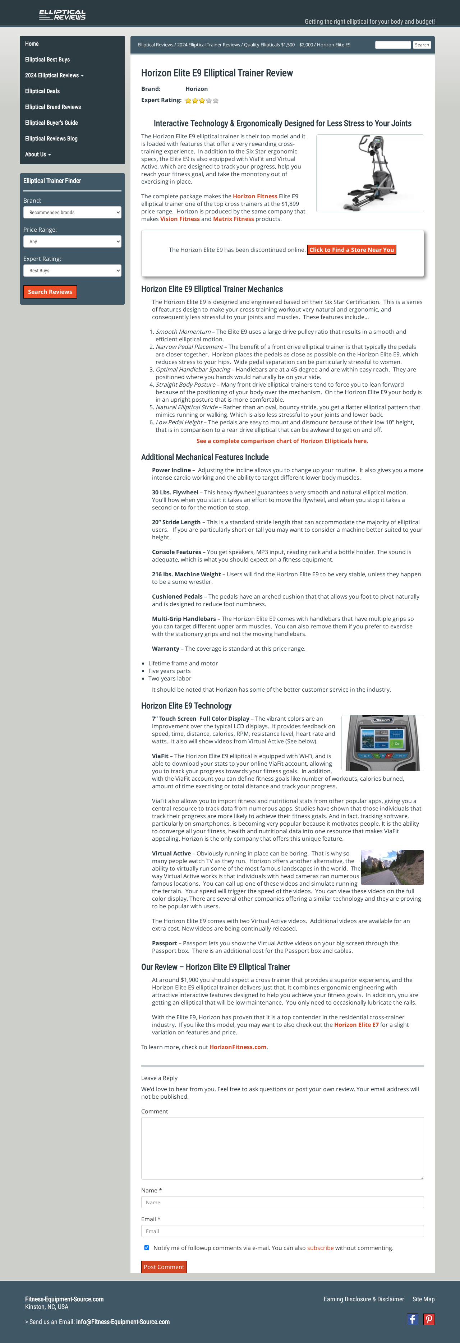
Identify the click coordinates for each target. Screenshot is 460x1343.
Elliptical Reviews (155, 44)
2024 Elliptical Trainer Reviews (208, 44)
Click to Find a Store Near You (351, 250)
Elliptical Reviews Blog (51, 138)
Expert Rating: (42, 259)
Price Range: (40, 230)
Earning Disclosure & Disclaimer (364, 1299)
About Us (36, 154)
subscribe (320, 1248)
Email (148, 1219)
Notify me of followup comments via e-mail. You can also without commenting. (273, 1248)
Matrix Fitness (233, 219)
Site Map (424, 1299)
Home (32, 43)
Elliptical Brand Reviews (53, 106)
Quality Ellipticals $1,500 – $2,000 (278, 44)
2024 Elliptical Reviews (52, 75)
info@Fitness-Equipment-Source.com (123, 1321)
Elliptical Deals (42, 91)
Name (149, 1190)
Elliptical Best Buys (47, 59)
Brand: (32, 200)
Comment (154, 1111)
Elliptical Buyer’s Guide (51, 122)
